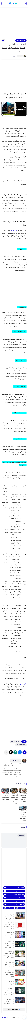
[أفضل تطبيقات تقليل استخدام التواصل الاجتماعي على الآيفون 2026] (14, 790)
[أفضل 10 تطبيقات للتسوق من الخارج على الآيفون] (5, 790)
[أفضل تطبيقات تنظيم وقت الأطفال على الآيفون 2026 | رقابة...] (23, 790)
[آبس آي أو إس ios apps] (14, 3)
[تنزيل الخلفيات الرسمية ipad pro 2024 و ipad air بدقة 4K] (20, 934)
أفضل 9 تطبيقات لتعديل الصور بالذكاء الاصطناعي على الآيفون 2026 (9, 917)
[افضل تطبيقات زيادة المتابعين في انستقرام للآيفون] (20, 973)
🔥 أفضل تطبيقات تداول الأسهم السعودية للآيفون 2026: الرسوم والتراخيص (9, 992)
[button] (20, 752)
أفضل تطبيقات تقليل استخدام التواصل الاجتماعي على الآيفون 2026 (14, 799)
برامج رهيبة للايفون (14, 901)
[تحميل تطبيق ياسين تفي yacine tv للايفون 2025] (20, 925)
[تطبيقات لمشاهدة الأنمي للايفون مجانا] (20, 982)
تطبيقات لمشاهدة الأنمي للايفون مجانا (9, 983)
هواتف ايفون (8, 908)
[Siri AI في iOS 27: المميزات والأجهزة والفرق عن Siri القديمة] (20, 1000)
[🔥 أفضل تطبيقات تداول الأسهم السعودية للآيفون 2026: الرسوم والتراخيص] (20, 990)
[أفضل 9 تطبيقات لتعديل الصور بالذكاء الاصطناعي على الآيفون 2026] (20, 915)
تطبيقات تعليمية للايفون (21, 744)
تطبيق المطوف (23, 684)
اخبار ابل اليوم (14, 888)
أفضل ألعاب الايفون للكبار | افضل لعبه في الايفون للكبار (9, 965)
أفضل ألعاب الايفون (14, 891)
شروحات (20, 908)
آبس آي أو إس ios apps (7, 1018)
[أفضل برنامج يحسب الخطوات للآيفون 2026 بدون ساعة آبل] (20, 954)
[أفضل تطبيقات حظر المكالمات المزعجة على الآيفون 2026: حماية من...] (23, 808)
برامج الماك (14, 898)
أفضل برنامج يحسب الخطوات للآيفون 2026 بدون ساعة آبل (8, 955)
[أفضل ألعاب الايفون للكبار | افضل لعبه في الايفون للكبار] (20, 963)
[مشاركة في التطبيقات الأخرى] (6, 752)
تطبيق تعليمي (13, 230)
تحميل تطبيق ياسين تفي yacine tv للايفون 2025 (9, 926)
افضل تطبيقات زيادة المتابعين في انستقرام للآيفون (9, 974)
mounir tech (20, 56)
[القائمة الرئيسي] (25, 3)
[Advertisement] (14, 24)
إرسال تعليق (21, 835)
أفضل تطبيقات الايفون (21, 40)
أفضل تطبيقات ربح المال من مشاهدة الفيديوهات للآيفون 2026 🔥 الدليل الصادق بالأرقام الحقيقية (9, 946)
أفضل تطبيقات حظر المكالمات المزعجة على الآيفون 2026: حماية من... (23, 816)
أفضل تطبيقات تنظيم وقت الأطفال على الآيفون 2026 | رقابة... (23, 799)
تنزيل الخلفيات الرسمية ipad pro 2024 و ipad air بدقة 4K (9, 936)
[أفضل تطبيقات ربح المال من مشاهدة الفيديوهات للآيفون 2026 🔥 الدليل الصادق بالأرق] (20, 944)
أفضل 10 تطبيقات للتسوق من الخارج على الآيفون (5, 798)
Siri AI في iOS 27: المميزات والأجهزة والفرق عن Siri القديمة (9, 1002)
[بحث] (2, 3)
